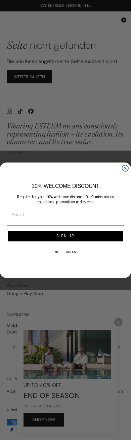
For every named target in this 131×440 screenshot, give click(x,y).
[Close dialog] (125, 168)
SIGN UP (65, 235)
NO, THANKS (65, 251)
